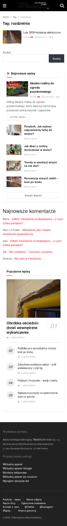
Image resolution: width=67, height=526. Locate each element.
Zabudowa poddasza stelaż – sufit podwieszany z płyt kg (37, 366)
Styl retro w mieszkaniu (27, 258)
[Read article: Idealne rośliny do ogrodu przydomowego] (17, 89)
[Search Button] (62, 5)
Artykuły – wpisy (12, 499)
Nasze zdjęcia (34, 499)
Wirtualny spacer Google (17, 468)
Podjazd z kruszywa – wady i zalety (37, 380)
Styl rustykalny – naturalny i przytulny (30, 252)
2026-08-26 (31, 170)
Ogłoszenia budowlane (33, 503)
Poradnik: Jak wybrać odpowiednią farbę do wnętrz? (38, 129)
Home (6, 16)
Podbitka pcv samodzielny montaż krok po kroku (37, 350)
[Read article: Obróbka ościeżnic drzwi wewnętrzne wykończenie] (33, 298)
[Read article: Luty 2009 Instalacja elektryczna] (12, 37)
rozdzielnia (25, 16)
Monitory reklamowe (15, 472)
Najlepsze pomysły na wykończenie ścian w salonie (38, 394)
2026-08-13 (42, 37)
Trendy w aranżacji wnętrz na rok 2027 (40, 164)
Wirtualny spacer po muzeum (20, 476)
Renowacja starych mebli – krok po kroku (41, 180)
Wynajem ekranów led (16, 481)
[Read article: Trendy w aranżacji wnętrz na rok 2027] (14, 166)
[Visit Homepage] (33, 5)
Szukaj (7, 52)
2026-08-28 (31, 138)
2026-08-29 (49, 97)
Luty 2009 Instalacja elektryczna (41, 32)
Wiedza (13, 84)
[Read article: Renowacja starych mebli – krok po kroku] (14, 182)
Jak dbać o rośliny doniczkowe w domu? (38, 148)
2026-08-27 (31, 154)
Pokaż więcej (33, 195)
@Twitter (29, 507)
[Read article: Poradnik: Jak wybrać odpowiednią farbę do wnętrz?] (14, 130)
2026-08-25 (31, 186)
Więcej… (7, 510)
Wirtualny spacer (13, 464)
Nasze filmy (9, 503)
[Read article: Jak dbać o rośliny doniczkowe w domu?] (14, 149)
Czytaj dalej (19, 116)
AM (31, 37)
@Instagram (46, 507)
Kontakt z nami (11, 507)
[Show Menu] (4, 5)
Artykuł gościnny (27, 510)
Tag (14, 16)
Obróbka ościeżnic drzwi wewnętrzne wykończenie (22, 327)
